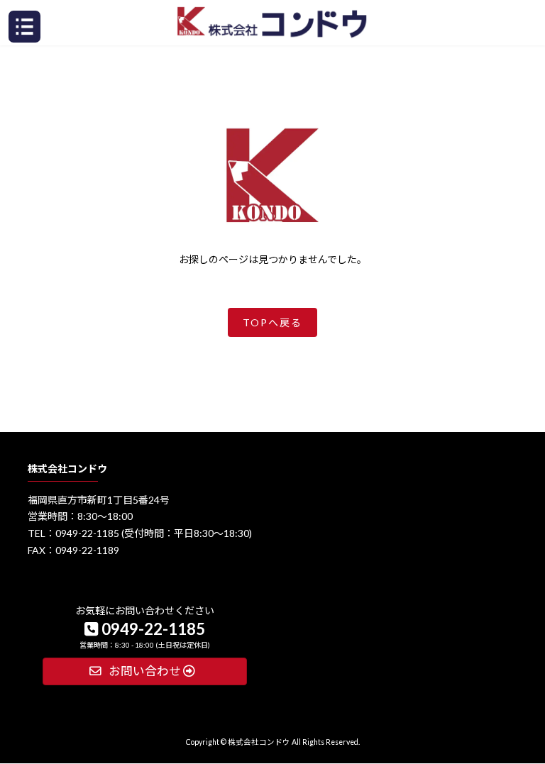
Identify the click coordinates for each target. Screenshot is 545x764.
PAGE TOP (519, 670)
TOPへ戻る (272, 322)
